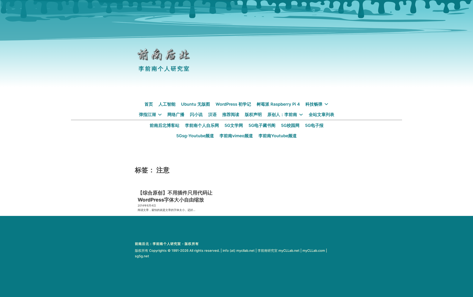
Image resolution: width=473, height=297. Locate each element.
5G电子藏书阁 (262, 125)
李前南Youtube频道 (277, 135)
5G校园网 (290, 125)
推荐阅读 (230, 114)
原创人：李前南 (282, 114)
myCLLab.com (313, 250)
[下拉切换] (326, 104)
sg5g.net (142, 256)
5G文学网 (233, 125)
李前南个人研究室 (164, 69)
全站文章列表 (321, 114)
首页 (148, 104)
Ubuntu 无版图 (195, 104)
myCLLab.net (289, 250)
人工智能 (167, 104)
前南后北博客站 (164, 125)
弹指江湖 (147, 114)
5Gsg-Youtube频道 (195, 135)
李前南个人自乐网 (202, 125)
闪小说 (196, 114)
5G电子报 (314, 125)
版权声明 (253, 114)
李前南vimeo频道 (236, 135)
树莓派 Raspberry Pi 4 (278, 104)
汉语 (212, 114)
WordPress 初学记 (233, 104)
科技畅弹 (313, 104)
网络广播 (175, 114)
